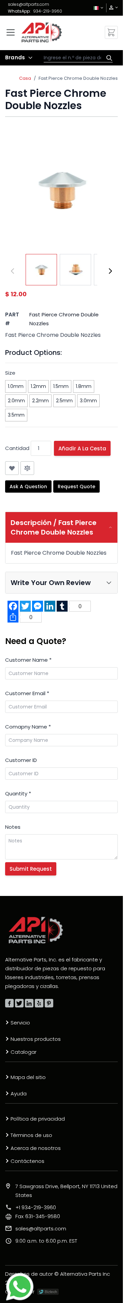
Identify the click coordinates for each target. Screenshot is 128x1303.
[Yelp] (39, 1003)
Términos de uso (31, 1135)
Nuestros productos (36, 1039)
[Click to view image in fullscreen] (61, 189)
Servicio (20, 1022)
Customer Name (28, 659)
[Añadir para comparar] (27, 468)
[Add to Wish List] (12, 468)
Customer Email (27, 693)
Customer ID (21, 760)
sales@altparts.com (28, 4)
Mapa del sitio (28, 1077)
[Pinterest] (49, 1003)
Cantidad (17, 448)
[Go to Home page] (41, 32)
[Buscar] (107, 58)
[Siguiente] (110, 271)
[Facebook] (9, 1003)
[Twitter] (19, 1003)
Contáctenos (27, 1161)
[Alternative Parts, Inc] (36, 930)
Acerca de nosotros (36, 1148)
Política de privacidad (38, 1118)
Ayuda (19, 1093)
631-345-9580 (37, 1216)
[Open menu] (10, 32)
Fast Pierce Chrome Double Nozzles (78, 78)
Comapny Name (28, 726)
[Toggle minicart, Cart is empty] (111, 32)
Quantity (18, 793)
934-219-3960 (47, 11)
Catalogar (24, 1051)
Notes (12, 826)
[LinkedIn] (29, 1003)
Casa (25, 78)
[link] (111, 7)
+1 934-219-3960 (35, 1207)
